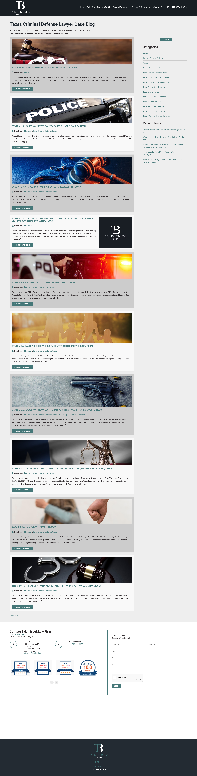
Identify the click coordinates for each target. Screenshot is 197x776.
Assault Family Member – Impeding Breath (34, 527)
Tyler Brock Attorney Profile (99, 7)
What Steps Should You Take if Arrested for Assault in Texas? (46, 187)
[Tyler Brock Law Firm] (20, 14)
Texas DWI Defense (151, 92)
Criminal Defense (120, 7)
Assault (29, 72)
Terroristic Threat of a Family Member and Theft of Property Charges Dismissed (56, 586)
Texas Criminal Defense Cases (45, 131)
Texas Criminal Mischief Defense (156, 77)
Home (82, 7)
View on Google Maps (32, 653)
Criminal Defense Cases (141, 7)
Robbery (146, 63)
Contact (156, 7)
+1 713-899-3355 (177, 6)
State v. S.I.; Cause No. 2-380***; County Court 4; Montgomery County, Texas (53, 346)
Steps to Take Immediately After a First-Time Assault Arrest (45, 67)
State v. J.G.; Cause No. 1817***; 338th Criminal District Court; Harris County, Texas (57, 410)
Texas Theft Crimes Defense (154, 111)
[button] (162, 7)
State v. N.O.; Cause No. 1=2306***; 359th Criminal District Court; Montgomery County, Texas (62, 468)
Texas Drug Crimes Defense (154, 87)
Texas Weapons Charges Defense (71, 414)
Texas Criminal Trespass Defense (156, 82)
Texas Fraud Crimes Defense (154, 97)
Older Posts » (15, 615)
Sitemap (94, 766)
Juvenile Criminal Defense (153, 58)
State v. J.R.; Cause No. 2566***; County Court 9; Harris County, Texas (49, 126)
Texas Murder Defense (152, 101)
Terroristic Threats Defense (154, 68)
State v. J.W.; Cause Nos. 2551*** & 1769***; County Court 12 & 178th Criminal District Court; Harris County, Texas (52, 219)
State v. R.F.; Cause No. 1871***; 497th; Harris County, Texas (43, 282)
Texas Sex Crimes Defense (153, 106)
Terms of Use (101, 766)
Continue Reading (22, 89)
